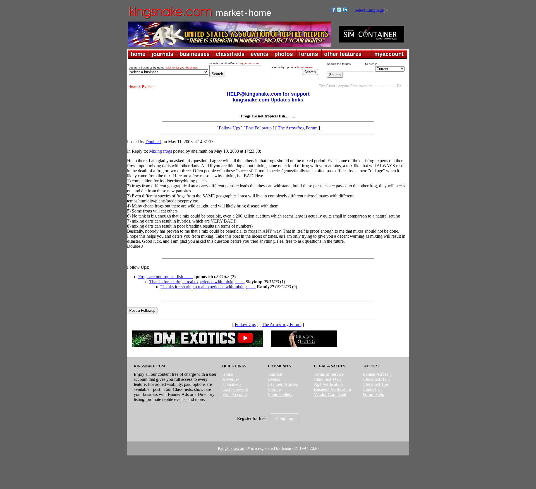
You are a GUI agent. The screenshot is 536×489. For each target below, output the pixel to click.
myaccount (389, 54)
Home (227, 374)
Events (274, 379)
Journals (275, 374)
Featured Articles (283, 384)
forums (308, 54)
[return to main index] (170, 18)
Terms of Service (329, 374)
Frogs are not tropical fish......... (165, 276)
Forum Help (373, 394)
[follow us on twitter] (339, 10)
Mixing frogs (160, 151)
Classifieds (231, 384)
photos (283, 54)
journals (162, 54)
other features (343, 54)
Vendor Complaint (330, 394)
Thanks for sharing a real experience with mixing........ (197, 281)
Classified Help (376, 379)
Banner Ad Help (377, 374)
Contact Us (372, 389)
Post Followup (259, 128)
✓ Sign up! (285, 418)
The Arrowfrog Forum (297, 128)
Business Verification (332, 389)
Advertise (230, 379)
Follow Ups (229, 128)
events (259, 54)
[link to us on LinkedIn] (345, 10)
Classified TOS (327, 379)
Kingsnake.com (231, 448)
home (138, 54)
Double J (153, 141)
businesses (195, 54)
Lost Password (235, 389)
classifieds (230, 54)
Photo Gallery (280, 394)
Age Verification (328, 384)
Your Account (234, 394)
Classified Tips (376, 384)
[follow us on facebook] (333, 10)
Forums (274, 389)
